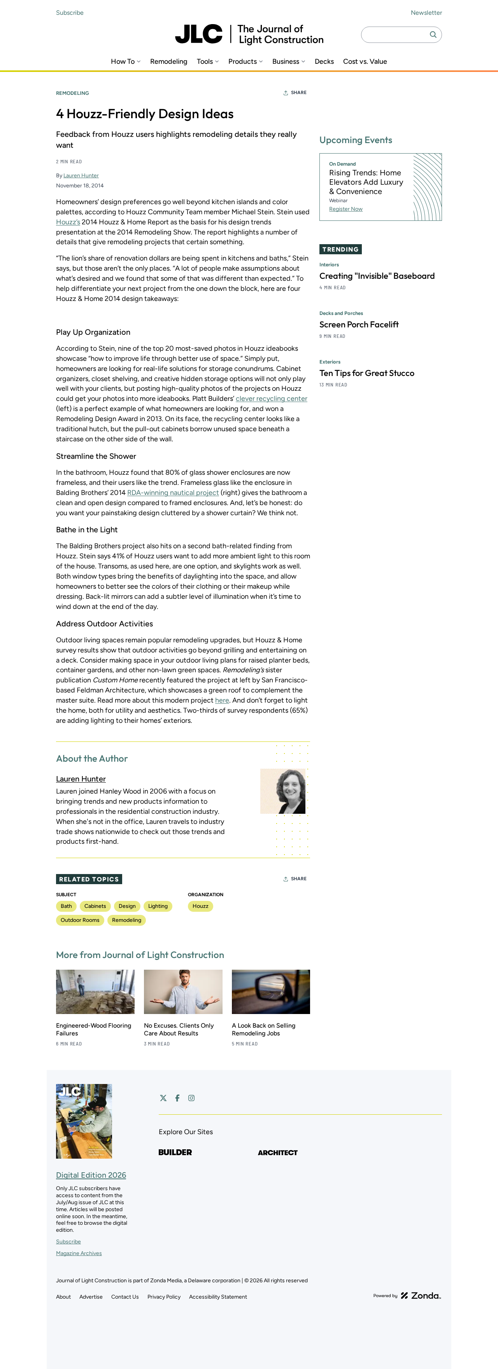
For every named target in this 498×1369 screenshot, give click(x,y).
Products (242, 62)
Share (299, 92)
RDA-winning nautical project (173, 492)
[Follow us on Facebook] (177, 1098)
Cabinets (95, 906)
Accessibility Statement (218, 1297)
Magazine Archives (79, 1253)
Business (285, 62)
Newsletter (426, 12)
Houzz (201, 906)
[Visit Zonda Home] (407, 1295)
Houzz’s (68, 222)
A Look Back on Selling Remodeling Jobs (263, 1029)
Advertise (91, 1297)
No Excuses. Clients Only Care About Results (179, 1029)
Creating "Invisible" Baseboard (377, 275)
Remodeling (169, 62)
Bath (66, 906)
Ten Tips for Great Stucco (366, 372)
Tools (205, 62)
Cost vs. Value (365, 62)
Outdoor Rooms (80, 920)
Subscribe (70, 12)
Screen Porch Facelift (359, 324)
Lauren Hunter (81, 175)
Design (127, 906)
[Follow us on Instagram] (191, 1098)
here (222, 700)
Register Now (346, 209)
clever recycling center (271, 398)
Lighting (158, 906)
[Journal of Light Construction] (249, 34)
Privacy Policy (164, 1297)
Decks (324, 62)
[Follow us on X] (163, 1098)
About (63, 1297)
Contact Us (125, 1297)
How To (123, 62)
